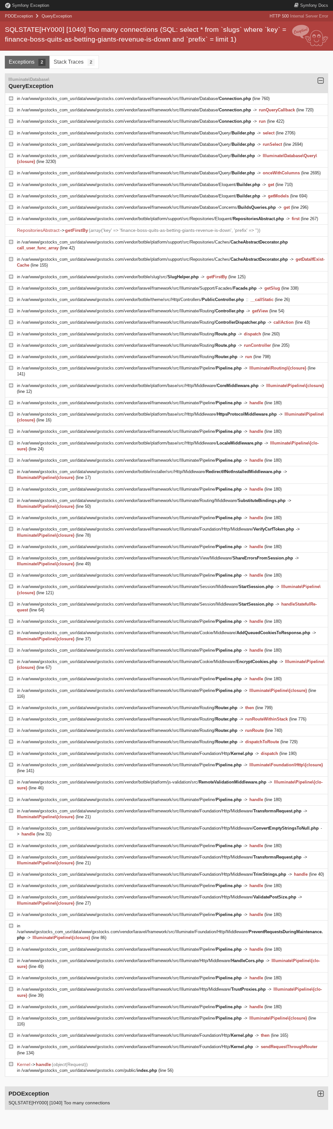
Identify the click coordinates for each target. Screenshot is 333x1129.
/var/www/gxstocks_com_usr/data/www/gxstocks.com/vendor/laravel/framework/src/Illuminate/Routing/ (132, 310)
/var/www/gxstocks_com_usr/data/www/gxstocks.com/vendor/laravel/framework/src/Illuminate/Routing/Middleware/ (153, 500)
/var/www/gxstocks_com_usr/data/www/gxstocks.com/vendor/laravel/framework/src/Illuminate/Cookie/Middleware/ (165, 632)
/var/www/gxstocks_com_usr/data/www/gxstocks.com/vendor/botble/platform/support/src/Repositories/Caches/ (154, 242)
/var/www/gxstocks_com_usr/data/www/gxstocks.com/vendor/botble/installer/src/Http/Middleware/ (151, 471)
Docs (314, 5)
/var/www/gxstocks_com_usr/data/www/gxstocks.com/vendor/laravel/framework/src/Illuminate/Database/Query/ (138, 133)
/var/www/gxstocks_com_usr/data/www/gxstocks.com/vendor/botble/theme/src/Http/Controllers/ (132, 299)
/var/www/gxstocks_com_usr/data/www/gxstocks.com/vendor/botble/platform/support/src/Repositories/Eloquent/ (152, 218)
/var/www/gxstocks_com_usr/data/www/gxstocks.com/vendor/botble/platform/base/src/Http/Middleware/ (140, 385)
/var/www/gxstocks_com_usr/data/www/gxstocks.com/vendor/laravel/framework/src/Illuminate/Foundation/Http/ (137, 753)
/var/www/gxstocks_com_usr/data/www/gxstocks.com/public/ (89, 1070)
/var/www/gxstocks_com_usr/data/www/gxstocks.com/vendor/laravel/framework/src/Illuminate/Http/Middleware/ (142, 960)
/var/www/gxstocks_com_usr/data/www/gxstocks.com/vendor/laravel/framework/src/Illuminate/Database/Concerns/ (148, 207)
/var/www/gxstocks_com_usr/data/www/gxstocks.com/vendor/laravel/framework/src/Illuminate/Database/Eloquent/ (140, 184)
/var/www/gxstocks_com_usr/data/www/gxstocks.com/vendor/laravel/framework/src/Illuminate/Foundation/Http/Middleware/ (157, 529)
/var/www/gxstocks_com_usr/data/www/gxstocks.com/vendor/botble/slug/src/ (110, 276)
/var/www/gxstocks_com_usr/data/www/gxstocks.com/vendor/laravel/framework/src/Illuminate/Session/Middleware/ (147, 586)
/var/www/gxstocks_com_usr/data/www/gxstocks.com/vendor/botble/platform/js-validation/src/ (143, 782)
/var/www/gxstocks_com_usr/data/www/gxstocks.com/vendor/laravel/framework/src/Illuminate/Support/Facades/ (139, 288)
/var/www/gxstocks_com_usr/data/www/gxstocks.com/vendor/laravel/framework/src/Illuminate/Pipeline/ (131, 368)
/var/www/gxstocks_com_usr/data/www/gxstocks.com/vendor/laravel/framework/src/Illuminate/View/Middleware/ (157, 558)
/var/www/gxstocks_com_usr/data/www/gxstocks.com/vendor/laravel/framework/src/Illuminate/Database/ (136, 98)
